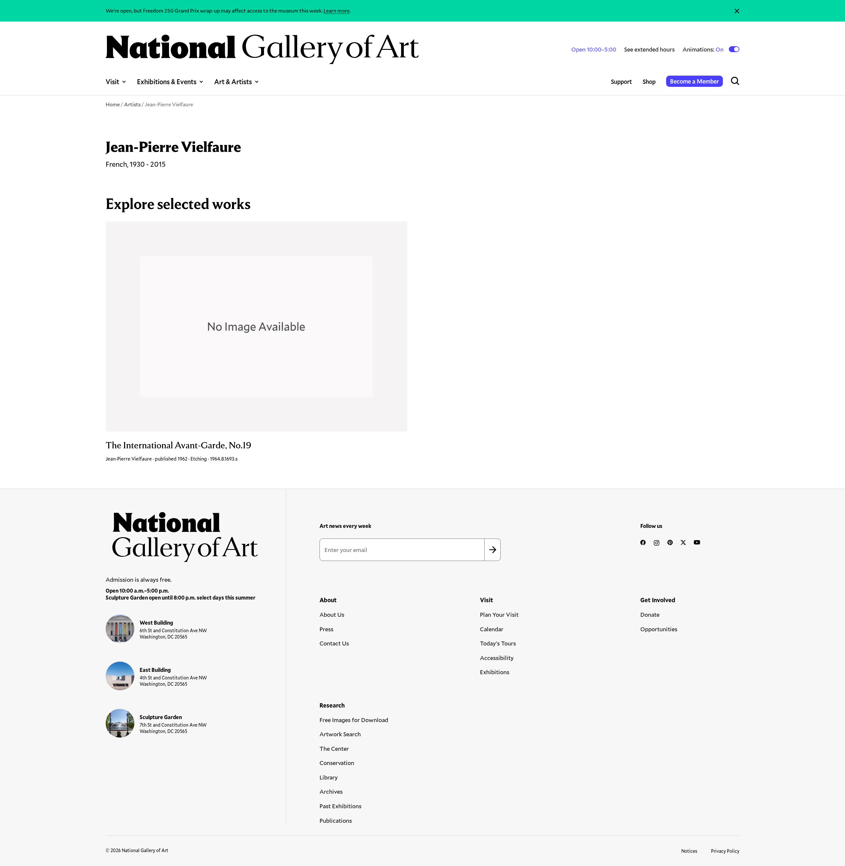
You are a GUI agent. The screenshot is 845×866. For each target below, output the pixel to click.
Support (621, 82)
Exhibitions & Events (166, 81)
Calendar (491, 629)
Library (329, 777)
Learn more (336, 10)
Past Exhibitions (340, 806)
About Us (332, 614)
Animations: (704, 49)
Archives (331, 791)
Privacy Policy (725, 851)
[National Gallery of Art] (182, 533)
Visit (112, 81)
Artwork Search (340, 734)
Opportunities (658, 629)
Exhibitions (494, 672)
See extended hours (649, 49)
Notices (689, 851)
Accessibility (497, 658)
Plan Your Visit (499, 614)
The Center (334, 748)
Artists (132, 104)
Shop (649, 82)
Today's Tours (498, 643)
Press (326, 629)
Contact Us (334, 643)
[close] (736, 11)
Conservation (337, 763)
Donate (649, 614)
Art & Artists (233, 81)
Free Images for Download (354, 720)
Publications (336, 820)
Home (113, 104)
